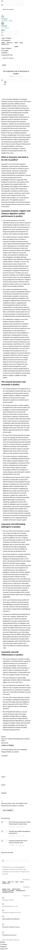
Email (3, 785)
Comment (4, 756)
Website (3, 793)
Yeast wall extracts (16, 66)
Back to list (4, 743)
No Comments (20, 826)
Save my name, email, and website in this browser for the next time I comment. (14, 804)
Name (3, 777)
